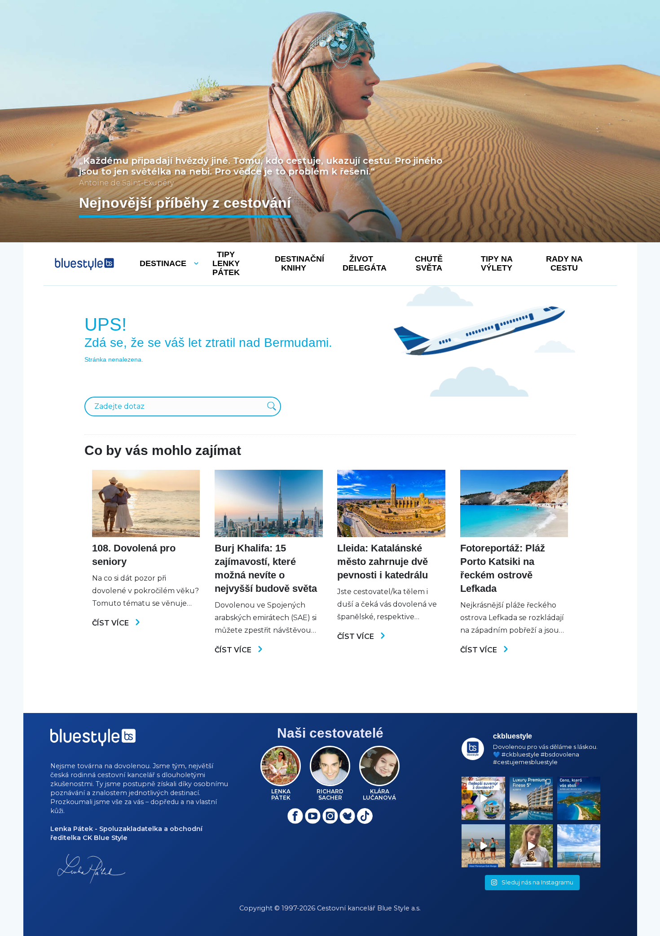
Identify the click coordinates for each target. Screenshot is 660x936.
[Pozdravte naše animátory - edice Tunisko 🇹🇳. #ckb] (483, 845)
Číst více (111, 623)
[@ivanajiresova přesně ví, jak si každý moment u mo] (531, 845)
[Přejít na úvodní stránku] (84, 264)
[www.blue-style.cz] (93, 740)
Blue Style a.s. (399, 908)
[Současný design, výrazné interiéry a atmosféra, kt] (531, 798)
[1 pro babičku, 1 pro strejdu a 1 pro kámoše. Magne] (483, 798)
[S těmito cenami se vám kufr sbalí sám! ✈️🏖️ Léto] (578, 798)
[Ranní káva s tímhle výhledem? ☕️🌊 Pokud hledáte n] (578, 845)
